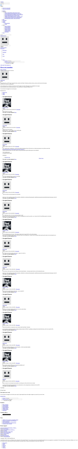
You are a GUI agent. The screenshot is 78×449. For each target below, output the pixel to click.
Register (2, 1)
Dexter (5, 434)
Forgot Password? (6, 399)
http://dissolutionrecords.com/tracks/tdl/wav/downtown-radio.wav (13, 149)
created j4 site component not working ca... (7, 429)
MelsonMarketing (7, 436)
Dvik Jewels (6, 428)
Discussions (2, 48)
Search (2, 46)
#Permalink (18, 109)
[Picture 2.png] (7, 157)
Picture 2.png (41, 158)
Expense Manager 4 (6, 421)
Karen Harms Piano (7, 432)
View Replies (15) (8, 65)
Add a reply (2, 65)
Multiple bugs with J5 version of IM (6, 431)
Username (9, 60)
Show (15, 112)
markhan (5, 430)
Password (10, 399)
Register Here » (3, 396)
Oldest (4, 94)
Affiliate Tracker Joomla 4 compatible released (10, 419)
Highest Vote (5, 92)
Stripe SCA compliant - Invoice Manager (9, 420)
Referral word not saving (4, 433)
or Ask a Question (3, 47)
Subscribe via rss (3, 35)
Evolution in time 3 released (7, 423)
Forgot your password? (6, 8)
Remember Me (8, 63)
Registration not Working (4, 435)
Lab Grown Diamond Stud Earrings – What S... (8, 427)
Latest (4, 93)
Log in (2, 6)
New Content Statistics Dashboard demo (9, 422)
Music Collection (3, 69)
